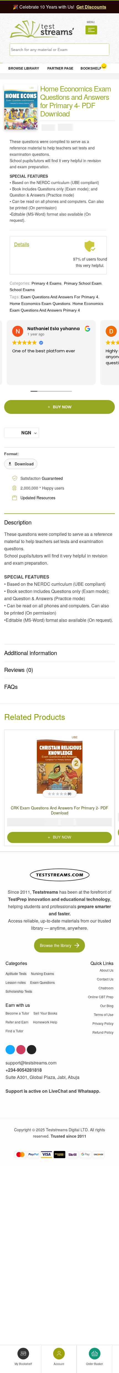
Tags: (15, 296)
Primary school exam (83, 283)
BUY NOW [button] (62, 837)
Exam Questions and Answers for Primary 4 (59, 297)
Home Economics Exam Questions (40, 303)
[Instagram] (21, 1049)
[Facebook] (10, 1049)
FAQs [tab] (11, 686)
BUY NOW (62, 407)
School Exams (22, 289)
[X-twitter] (31, 1049)
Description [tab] (18, 522)
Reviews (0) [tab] (18, 670)
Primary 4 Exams (46, 283)
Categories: (20, 283)
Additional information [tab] (30, 653)
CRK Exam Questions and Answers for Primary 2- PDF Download (59, 810)
